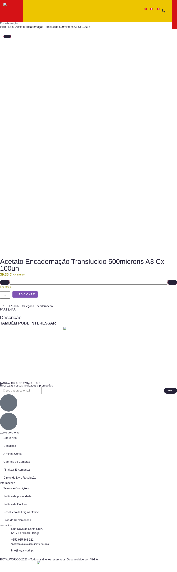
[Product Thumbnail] (7, 36)
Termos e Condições (16, 488)
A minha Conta (12, 453)
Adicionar (26, 294)
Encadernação (9, 23)
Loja (11, 26)
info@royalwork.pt (22, 550)
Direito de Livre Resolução (19, 477)
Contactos (9, 445)
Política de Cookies (15, 504)
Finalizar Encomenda (16, 469)
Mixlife (94, 559)
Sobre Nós (10, 437)
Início (3, 26)
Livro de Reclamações (17, 520)
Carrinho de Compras (16, 461)
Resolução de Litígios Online (21, 512)
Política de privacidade (17, 496)
